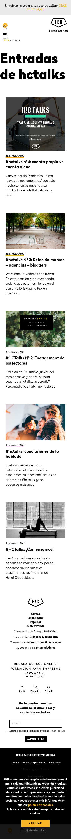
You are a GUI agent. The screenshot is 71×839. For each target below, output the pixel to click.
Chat (49, 692)
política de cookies (40, 805)
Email (35, 692)
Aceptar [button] (35, 823)
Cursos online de (35, 631)
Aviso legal (54, 762)
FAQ (22, 692)
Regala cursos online (35, 664)
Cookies (15, 762)
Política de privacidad (34, 762)
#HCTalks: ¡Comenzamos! (30, 550)
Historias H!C (15, 155)
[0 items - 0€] (5, 27)
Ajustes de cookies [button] (36, 830)
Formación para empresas (35, 668)
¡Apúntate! (35, 739)
